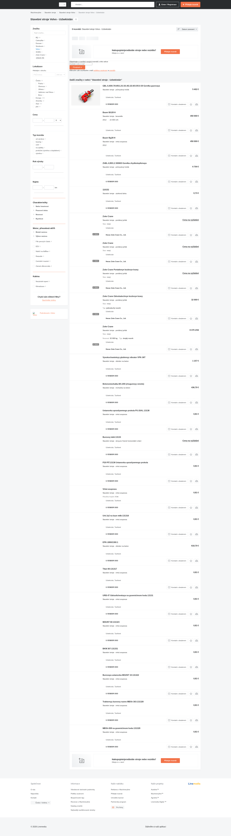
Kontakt (33, 798)
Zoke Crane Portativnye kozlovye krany (120, 270)
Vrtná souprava (110, 489)
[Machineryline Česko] (43, 4)
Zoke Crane (108, 216)
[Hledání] (73, 4)
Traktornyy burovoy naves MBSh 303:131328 (123, 702)
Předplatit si (77, 67)
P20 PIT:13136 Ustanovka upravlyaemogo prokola (125, 462)
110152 (106, 190)
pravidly (112, 70)
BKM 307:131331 (110, 649)
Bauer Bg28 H (109, 138)
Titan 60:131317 (110, 569)
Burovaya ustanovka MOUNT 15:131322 (121, 675)
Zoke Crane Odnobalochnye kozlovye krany (123, 296)
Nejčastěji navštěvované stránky (83, 810)
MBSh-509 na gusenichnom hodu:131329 (121, 728)
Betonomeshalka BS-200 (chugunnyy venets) (123, 384)
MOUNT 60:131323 (111, 622)
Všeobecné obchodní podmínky (83, 790)
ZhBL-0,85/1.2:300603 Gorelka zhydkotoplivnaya (125, 163)
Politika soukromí (77, 794)
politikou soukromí (100, 70)
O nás (33, 790)
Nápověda (34, 794)
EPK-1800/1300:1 (110, 542)
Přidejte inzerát (170, 52)
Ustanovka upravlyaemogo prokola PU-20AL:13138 (126, 411)
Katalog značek (76, 806)
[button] (191, 104)
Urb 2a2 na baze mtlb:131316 (116, 516)
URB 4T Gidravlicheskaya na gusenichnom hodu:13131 (128, 595)
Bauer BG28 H (109, 112)
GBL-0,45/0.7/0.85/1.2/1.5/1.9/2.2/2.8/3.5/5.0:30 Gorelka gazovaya (131, 86)
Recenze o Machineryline (80, 802)
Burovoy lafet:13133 (112, 437)
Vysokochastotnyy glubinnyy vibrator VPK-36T (124, 357)
